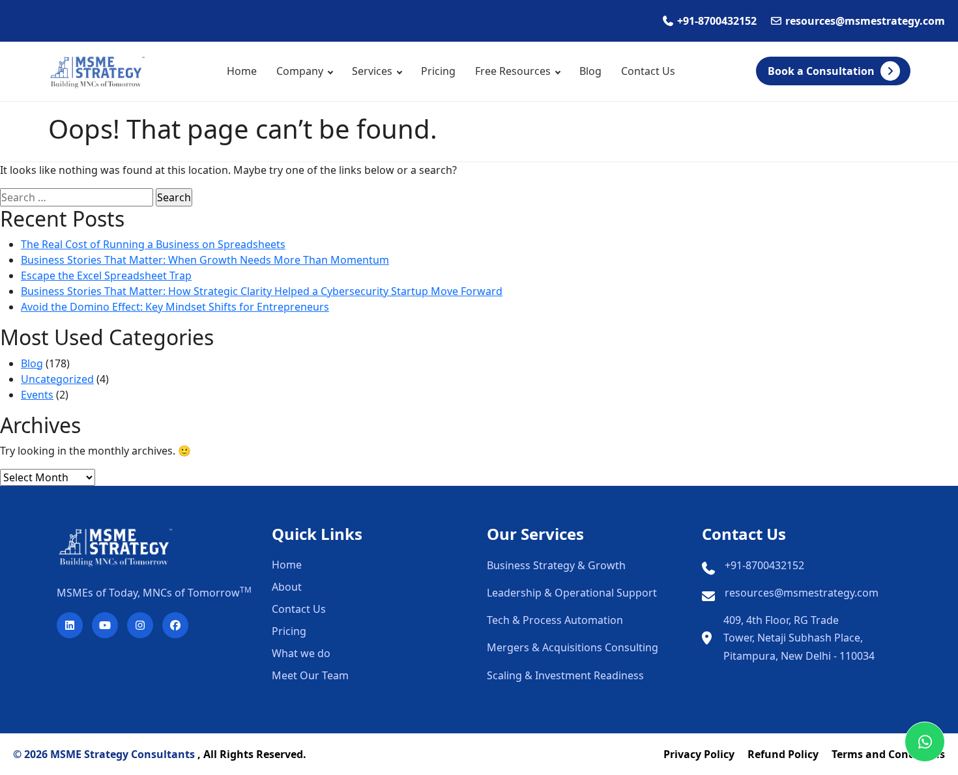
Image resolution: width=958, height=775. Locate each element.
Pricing (438, 71)
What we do (301, 653)
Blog (590, 71)
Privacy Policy (698, 754)
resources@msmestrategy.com (801, 592)
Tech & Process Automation (555, 620)
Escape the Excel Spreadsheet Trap (106, 275)
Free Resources (513, 71)
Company (299, 71)
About (287, 587)
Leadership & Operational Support (572, 592)
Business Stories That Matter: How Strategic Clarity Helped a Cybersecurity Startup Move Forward (261, 291)
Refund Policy (783, 754)
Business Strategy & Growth (556, 565)
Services (372, 71)
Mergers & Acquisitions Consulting (572, 647)
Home (242, 71)
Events (37, 395)
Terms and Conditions (888, 754)
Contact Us (648, 71)
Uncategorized (57, 379)
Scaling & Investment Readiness (565, 675)
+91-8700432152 (764, 565)
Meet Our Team (310, 675)
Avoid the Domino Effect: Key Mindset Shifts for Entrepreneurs (175, 307)
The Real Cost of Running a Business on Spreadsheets (153, 244)
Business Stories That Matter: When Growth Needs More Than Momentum (205, 260)
